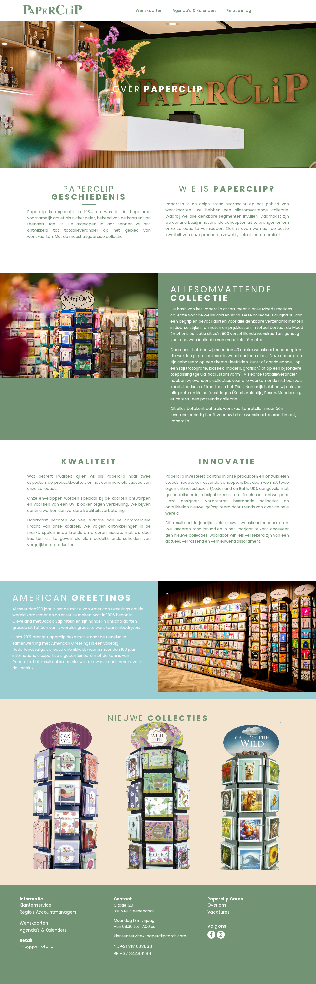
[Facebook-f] (211, 935)
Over (158, 89)
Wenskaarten (149, 10)
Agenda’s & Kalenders (194, 10)
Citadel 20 (123, 905)
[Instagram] (221, 935)
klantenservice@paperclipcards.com (150, 936)
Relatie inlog (238, 10)
